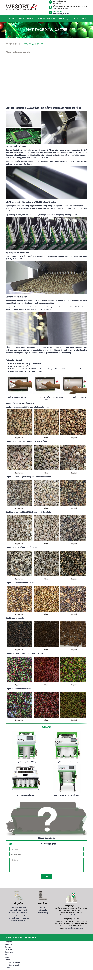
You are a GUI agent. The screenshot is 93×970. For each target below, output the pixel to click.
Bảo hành (31, 19)
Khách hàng (52, 19)
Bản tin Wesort (14, 962)
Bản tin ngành (14, 965)
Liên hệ (84, 19)
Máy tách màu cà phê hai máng (67, 762)
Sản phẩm (41, 19)
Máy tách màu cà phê (18, 910)
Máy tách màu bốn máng (26, 795)
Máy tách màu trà (18, 915)
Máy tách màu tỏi (18, 920)
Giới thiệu (20, 19)
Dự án (68, 19)
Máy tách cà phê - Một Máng (26, 762)
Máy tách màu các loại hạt (18, 917)
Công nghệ (43, 910)
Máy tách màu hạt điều (18, 912)
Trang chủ (10, 19)
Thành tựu (43, 907)
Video (61, 19)
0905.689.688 (57, 12)
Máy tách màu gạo (18, 907)
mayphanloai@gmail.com (61, 14)
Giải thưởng (43, 912)
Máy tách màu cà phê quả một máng (67, 795)
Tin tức (76, 19)
